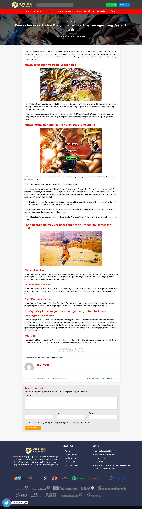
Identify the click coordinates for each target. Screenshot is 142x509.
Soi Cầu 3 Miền (99, 11)
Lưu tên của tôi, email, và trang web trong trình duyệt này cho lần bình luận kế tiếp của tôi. (60, 423)
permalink (59, 357)
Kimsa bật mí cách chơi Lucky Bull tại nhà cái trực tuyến (45, 378)
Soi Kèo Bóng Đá (82, 11)
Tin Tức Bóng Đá (71, 465)
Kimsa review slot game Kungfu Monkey (102, 378)
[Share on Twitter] (63, 350)
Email (59, 413)
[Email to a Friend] (67, 350)
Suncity (21, 471)
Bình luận (28, 395)
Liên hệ (112, 11)
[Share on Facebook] (60, 350)
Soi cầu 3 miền (70, 458)
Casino (37, 11)
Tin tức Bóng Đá (65, 11)
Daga (14, 471)
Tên (26, 413)
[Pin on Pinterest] (71, 350)
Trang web (92, 413)
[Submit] (71, 5)
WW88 (28, 471)
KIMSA (29, 11)
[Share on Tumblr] (82, 350)
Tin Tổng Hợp (49, 11)
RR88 (35, 471)
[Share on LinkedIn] (78, 350)
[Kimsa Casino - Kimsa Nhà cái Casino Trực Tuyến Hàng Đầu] (22, 4)
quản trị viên (80, 36)
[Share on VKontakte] (75, 350)
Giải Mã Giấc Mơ (71, 455)
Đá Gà (41, 471)
